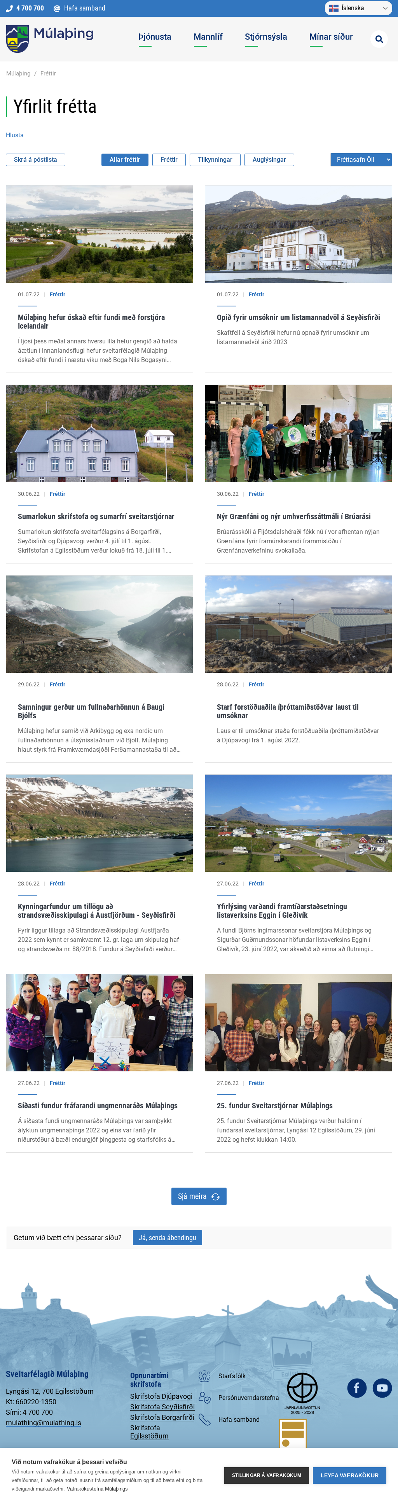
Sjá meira (192, 1196)
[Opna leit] (379, 39)
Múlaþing (18, 73)
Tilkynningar (215, 159)
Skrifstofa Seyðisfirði (162, 1407)
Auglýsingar (269, 159)
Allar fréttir (125, 159)
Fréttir (48, 73)
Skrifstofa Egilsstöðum (149, 1432)
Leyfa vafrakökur (350, 1476)
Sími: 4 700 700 (29, 1412)
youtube (382, 1388)
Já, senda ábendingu (167, 1238)
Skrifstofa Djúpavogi (161, 1396)
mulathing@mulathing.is (43, 1423)
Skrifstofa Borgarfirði (162, 1417)
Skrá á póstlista (35, 159)
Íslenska (353, 8)
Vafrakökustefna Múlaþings (97, 1489)
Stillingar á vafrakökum (266, 1475)
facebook (357, 1388)
